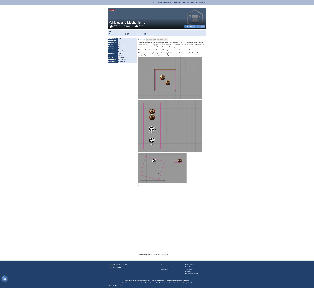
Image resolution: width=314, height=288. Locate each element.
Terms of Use (188, 269)
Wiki (154, 2)
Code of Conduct (189, 264)
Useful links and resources (166, 267)
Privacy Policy (188, 267)
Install (190, 26)
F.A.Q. (161, 264)
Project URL (122, 61)
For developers (164, 269)
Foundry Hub (120, 285)
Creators (177, 2)
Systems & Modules (164, 2)
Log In (201, 2)
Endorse (201, 26)
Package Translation (190, 2)
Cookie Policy (188, 271)
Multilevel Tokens (122, 59)
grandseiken (121, 51)
